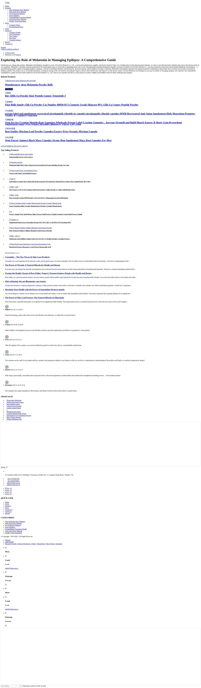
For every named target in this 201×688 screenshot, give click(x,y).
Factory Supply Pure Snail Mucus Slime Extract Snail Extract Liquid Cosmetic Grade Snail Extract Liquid (45, 214)
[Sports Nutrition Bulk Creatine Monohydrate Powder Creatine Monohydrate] (35, 203)
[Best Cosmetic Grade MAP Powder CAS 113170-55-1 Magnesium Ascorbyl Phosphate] (13, 195)
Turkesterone (41, 544)
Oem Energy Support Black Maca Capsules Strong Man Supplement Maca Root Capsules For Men (58, 140)
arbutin (33, 544)
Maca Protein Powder (14, 417)
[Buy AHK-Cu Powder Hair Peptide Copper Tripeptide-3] (8, 93)
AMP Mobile (9, 542)
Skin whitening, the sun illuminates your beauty (25, 281)
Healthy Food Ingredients (17, 21)
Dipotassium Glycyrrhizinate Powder (19, 415)
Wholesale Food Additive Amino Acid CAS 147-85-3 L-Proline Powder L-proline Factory (39, 239)
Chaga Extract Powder (14, 406)
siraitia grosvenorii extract (15, 402)
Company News (14, 25)
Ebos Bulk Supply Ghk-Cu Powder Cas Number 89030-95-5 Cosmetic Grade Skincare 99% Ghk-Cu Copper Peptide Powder (71, 104)
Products (8, 8)
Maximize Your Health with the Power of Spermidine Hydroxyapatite (34, 289)
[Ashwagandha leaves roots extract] (21, 154)
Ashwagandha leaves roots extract (21, 157)
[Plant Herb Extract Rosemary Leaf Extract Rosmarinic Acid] (29, 244)
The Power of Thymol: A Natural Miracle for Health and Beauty (32, 265)
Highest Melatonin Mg (14, 419)
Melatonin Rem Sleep (14, 412)
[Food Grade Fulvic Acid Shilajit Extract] (23, 171)
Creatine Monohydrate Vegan (16, 414)
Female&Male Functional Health (20, 17)
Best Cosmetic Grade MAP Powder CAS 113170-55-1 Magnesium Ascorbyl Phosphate (38, 198)
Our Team (12, 38)
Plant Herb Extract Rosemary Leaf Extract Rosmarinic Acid (30, 247)
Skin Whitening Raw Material (19, 10)
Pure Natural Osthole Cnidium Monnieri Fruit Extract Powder (30, 231)
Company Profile (15, 32)
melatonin (59, 544)
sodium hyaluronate (23, 544)
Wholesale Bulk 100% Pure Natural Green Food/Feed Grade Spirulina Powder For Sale (39, 165)
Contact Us (8, 44)
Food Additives (14, 15)
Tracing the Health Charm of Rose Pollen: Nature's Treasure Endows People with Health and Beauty (48, 273)
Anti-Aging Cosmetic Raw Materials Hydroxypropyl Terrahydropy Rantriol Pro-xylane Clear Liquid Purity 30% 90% (50, 181)
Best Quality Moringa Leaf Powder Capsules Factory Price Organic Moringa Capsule (51, 131)
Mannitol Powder (10, 544)
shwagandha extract (13, 404)
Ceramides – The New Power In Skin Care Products (27, 257)
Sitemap (7, 540)
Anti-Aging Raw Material (17, 19)
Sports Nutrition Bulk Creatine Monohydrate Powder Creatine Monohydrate (35, 206)
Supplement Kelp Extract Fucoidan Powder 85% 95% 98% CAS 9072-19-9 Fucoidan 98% (40, 222)
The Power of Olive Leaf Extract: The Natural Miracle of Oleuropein (34, 298)
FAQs (7, 29)
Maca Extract (50, 544)
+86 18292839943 (13, 481)
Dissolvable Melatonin (14, 400)
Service (7, 42)
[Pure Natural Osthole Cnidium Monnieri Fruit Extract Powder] (30, 228)
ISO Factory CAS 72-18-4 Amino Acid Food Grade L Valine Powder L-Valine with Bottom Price (42, 190)
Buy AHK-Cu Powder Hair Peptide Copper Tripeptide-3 (35, 95)
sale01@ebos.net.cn (13, 483)
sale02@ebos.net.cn (13, 485)
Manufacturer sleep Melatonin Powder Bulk (29, 84)
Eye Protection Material (17, 14)
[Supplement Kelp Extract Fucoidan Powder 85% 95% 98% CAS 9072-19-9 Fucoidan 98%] (13, 220)
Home (7, 6)
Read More (9, 89)
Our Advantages (14, 34)
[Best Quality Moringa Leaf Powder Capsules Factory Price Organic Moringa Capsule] (10, 128)
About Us (8, 31)
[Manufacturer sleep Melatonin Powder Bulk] (20, 81)
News (7, 23)
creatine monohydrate (14, 408)
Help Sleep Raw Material (17, 12)
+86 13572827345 (13, 479)
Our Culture (13, 36)
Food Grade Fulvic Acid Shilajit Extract (22, 173)
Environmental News (16, 27)
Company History (15, 40)
